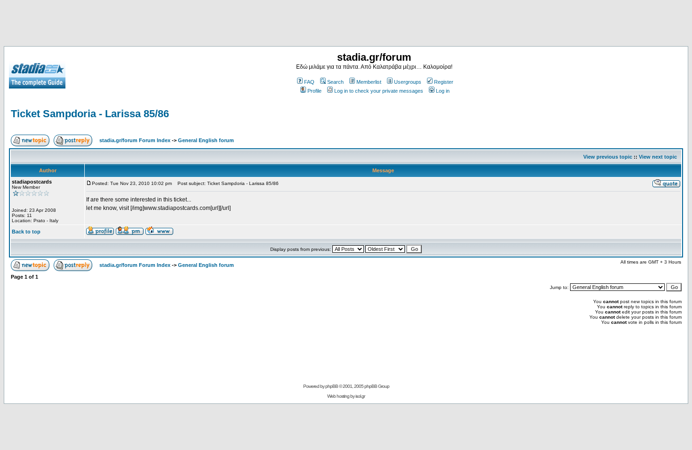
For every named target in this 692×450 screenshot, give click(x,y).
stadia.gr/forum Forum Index (134, 140)
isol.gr (360, 396)
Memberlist (368, 82)
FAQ (309, 82)
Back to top (26, 231)
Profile (314, 91)
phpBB (331, 386)
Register (443, 82)
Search (335, 82)
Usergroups (407, 82)
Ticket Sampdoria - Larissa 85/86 (90, 114)
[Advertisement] (346, 25)
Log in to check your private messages (378, 91)
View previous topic (607, 157)
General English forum (206, 140)
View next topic (658, 157)
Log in (443, 91)
